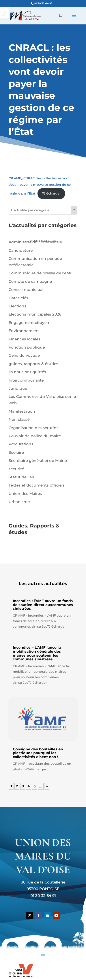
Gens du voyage (24, 355)
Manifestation (22, 411)
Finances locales (24, 339)
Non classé (19, 419)
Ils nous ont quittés (27, 372)
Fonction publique (27, 347)
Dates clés (18, 298)
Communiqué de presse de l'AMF (41, 273)
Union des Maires (25, 493)
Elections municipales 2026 (35, 314)
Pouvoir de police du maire (35, 436)
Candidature (21, 250)
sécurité (16, 469)
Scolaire (16, 452)
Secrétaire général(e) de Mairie (38, 460)
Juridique (18, 388)
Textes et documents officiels (37, 485)
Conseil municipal (26, 289)
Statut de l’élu (22, 477)
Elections (17, 306)
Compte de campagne (30, 281)
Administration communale (35, 242)
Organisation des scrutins (33, 428)
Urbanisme (19, 502)
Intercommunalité (26, 380)
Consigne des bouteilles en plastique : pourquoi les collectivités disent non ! (38, 753)
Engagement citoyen (29, 322)
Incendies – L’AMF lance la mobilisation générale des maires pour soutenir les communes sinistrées (37, 653)
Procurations (21, 444)
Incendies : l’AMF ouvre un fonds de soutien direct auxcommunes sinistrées (43, 605)
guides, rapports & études (33, 364)
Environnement (24, 331)
